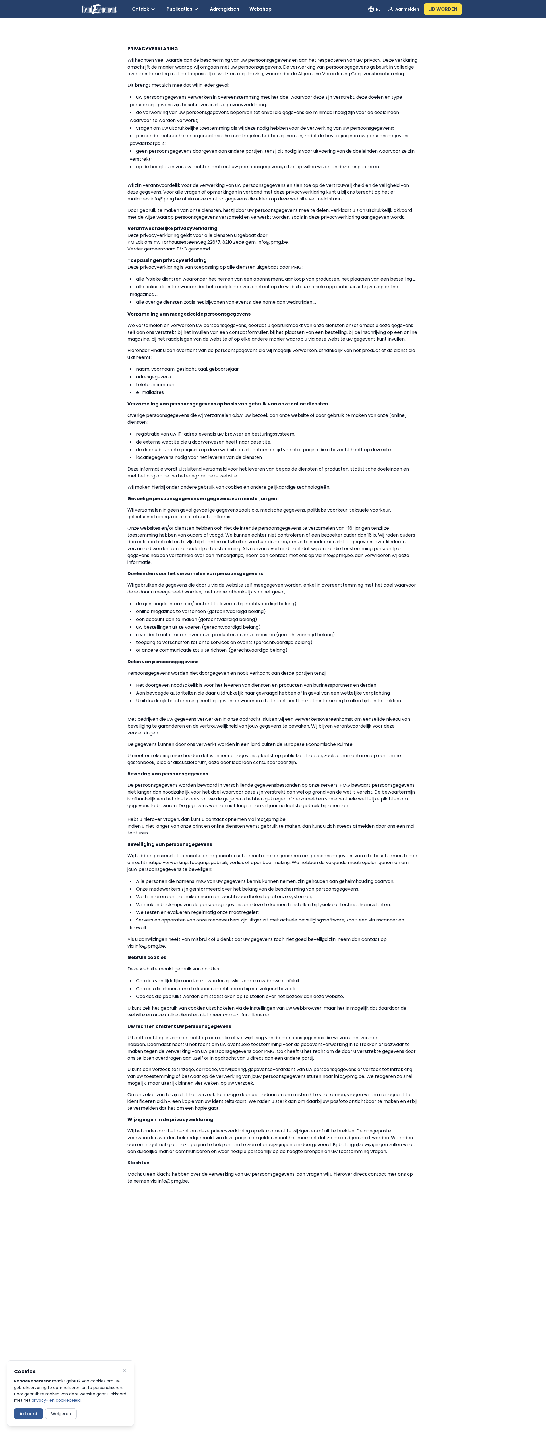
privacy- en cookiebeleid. (57, 1400)
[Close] (124, 1370)
